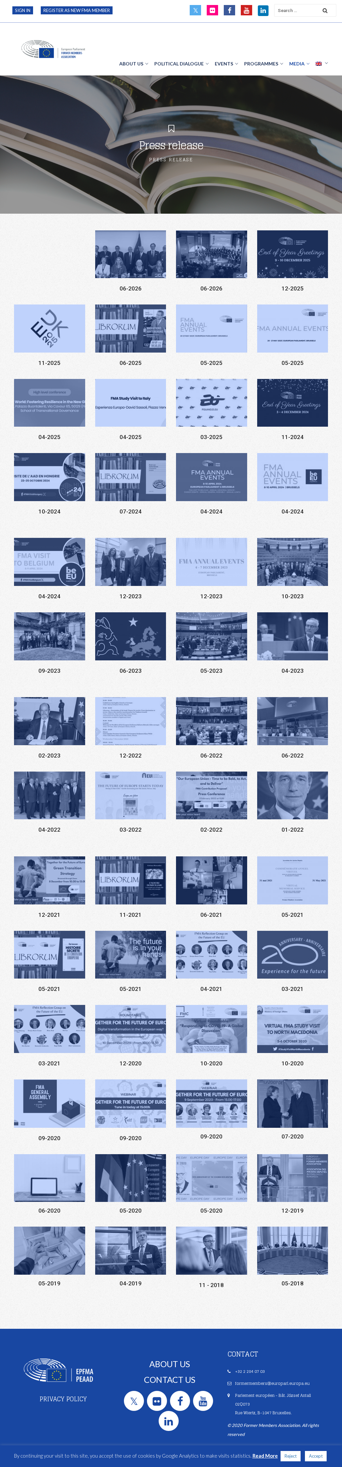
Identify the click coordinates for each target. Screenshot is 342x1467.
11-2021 (131, 914)
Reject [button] (291, 1456)
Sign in (22, 10)
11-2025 (49, 363)
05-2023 (211, 670)
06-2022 (211, 755)
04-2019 (131, 1283)
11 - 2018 (211, 1285)
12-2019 (293, 1210)
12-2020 (131, 1063)
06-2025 (131, 363)
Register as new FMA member (76, 10)
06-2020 (49, 1210)
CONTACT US (169, 1380)
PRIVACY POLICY (63, 1399)
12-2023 (131, 596)
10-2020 (211, 1063)
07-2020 (293, 1136)
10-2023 (293, 596)
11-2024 (293, 437)
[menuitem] (322, 63)
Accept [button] (316, 1456)
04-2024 (211, 511)
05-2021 (293, 914)
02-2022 (211, 829)
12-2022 (131, 755)
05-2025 (211, 363)
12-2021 (49, 914)
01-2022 (293, 829)
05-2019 (49, 1283)
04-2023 (293, 670)
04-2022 (49, 829)
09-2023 (49, 670)
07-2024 (131, 511)
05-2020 (131, 1210)
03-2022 (131, 829)
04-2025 (49, 437)
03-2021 (293, 989)
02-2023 (49, 755)
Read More (265, 1456)
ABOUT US (169, 1364)
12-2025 (293, 288)
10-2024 (49, 511)
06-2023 (131, 670)
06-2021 (211, 914)
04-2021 (211, 989)
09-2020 (49, 1138)
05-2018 (293, 1283)
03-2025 (211, 437)
